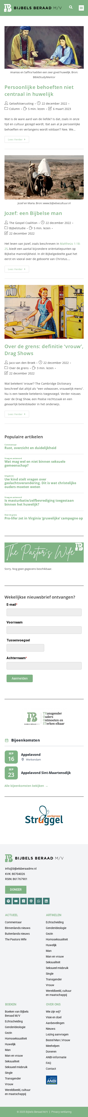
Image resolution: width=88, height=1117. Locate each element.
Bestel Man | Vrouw (58, 1040)
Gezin (49, 933)
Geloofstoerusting (21, 103)
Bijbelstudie (17, 228)
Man (49, 950)
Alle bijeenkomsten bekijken (26, 785)
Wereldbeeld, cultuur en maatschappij (58, 992)
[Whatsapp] (38, 901)
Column (14, 109)
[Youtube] (16, 901)
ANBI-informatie (56, 1057)
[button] (71, 7)
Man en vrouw (55, 956)
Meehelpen (53, 1045)
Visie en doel (53, 1017)
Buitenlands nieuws (17, 933)
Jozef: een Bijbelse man (33, 213)
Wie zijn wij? (53, 1011)
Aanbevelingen (55, 1023)
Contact (51, 1068)
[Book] (23, 901)
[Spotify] (8, 901)
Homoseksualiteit (57, 939)
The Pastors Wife (15, 939)
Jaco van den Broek (22, 363)
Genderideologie (56, 928)
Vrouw (50, 985)
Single (49, 973)
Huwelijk (51, 945)
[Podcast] (31, 901)
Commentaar (13, 922)
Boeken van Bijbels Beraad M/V (16, 1013)
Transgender (54, 979)
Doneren (51, 1051)
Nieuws (50, 1028)
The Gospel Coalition (23, 223)
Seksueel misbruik (57, 968)
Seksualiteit (53, 962)
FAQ (48, 1063)
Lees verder (18, 138)
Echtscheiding (55, 922)
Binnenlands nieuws (17, 928)
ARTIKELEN (53, 915)
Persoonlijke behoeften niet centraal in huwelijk (39, 90)
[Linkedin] (46, 901)
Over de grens (19, 368)
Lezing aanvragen (57, 1034)
